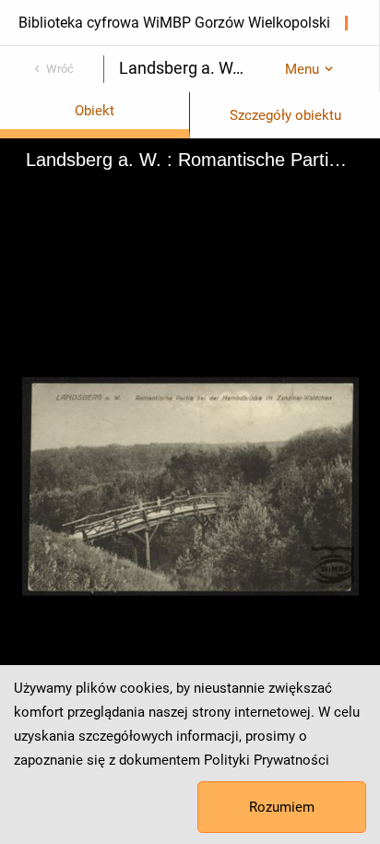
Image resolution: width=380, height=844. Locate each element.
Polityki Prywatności (266, 760)
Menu (302, 69)
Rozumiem (282, 807)
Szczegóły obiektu (285, 115)
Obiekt (94, 110)
